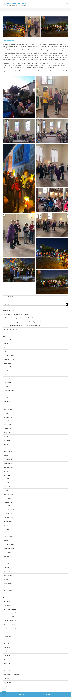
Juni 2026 (7, 344)
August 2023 (8, 432)
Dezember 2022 (9, 459)
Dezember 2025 (9, 355)
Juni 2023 (7, 440)
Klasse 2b (7, 651)
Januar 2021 (7, 506)
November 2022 (9, 463)
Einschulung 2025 (9, 632)
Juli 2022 (6, 471)
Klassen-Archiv (18, 297)
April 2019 (7, 571)
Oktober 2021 (8, 498)
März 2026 (7, 351)
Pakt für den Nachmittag (11, 675)
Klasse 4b (7, 667)
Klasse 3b (7, 659)
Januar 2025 (7, 386)
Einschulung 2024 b (10, 628)
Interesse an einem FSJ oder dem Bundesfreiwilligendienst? (22, 322)
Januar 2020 (7, 541)
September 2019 (9, 556)
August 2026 (8, 340)
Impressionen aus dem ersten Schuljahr (16, 314)
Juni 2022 (7, 475)
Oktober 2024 (8, 394)
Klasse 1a (7, 640)
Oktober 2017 (8, 591)
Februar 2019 (8, 575)
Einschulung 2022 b (10, 613)
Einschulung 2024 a (10, 624)
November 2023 (9, 421)
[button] (4, 693)
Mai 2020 (7, 525)
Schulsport (7, 678)
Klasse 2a (7, 648)
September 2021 (9, 502)
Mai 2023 (7, 444)
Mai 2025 (7, 374)
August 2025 (8, 367)
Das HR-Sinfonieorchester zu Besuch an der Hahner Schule (22, 325)
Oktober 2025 (8, 363)
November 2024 (9, 390)
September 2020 (9, 517)
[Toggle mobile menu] (67, 4)
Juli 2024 (6, 398)
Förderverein (8, 636)
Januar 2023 (7, 456)
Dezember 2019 (9, 544)
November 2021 (9, 494)
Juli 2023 (6, 436)
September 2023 (9, 429)
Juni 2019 (7, 564)
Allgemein (7, 601)
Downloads (7, 605)
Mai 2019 (7, 568)
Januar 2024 (7, 413)
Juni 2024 (7, 402)
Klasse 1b (7, 644)
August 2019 (8, 560)
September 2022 (9, 467)
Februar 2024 (8, 409)
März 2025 (7, 378)
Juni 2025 (7, 371)
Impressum (34, 694)
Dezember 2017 (9, 587)
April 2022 (7, 483)
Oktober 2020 (8, 513)
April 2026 (7, 347)
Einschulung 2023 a (10, 617)
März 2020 (7, 533)
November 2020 (9, 510)
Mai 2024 (7, 405)
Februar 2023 (8, 452)
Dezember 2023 (9, 417)
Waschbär (7, 686)
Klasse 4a (7, 663)
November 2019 (9, 548)
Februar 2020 (8, 537)
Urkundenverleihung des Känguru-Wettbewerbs (19, 318)
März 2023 (7, 448)
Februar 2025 (8, 382)
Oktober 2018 (8, 583)
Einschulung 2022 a (10, 609)
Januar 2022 (7, 490)
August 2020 (8, 521)
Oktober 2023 (8, 425)
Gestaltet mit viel (50, 694)
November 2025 (9, 359)
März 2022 (7, 486)
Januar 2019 (7, 579)
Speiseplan (7, 682)
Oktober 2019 (8, 552)
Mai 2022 (7, 479)
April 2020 (7, 529)
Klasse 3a (7, 655)
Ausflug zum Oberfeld (10, 329)
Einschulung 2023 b (10, 621)
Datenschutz (42, 694)
